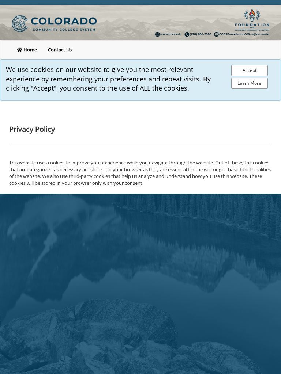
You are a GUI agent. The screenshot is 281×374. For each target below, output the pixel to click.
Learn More (249, 83)
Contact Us (60, 49)
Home (29, 49)
